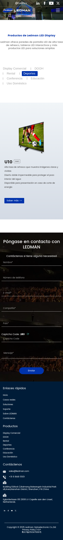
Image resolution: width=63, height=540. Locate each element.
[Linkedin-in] (4, 510)
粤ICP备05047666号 (31, 532)
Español (21, 3)
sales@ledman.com (19, 471)
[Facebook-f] (8, 510)
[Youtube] (11, 510)
